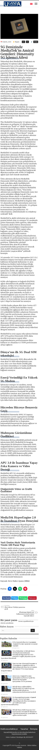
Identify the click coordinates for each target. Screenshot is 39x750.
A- (27, 42)
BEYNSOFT (29, 737)
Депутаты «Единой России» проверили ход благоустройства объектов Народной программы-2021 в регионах (23, 678)
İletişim (34, 729)
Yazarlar (24, 729)
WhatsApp (23, 598)
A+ (23, 42)
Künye (15, 729)
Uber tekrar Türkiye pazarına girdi (14, 607)
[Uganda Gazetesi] (12, 3)
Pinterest (32, 598)
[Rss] (19, 743)
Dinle (35, 42)
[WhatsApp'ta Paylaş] (20, 589)
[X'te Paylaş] (15, 589)
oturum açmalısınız (6, 623)
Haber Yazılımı (10, 737)
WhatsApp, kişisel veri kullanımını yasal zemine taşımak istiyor (25, 613)
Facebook (6, 598)
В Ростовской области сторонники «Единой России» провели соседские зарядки (25, 644)
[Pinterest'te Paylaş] (25, 589)
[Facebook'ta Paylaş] (10, 589)
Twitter (14, 598)
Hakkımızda (5, 729)
